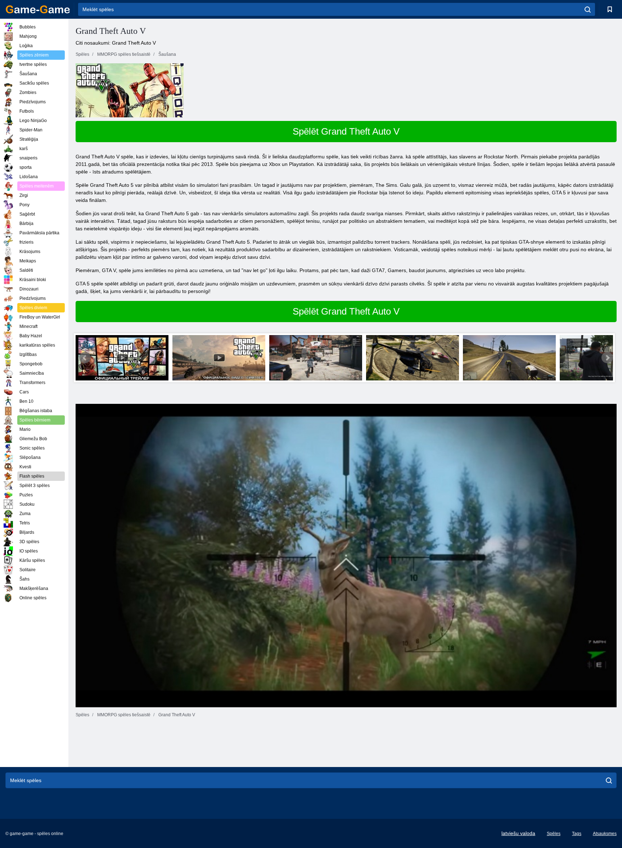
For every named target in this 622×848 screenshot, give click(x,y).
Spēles (553, 833)
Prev (85, 358)
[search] (587, 9)
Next (607, 358)
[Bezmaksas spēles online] (37, 9)
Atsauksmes (605, 833)
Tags (576, 833)
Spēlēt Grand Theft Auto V (346, 131)
